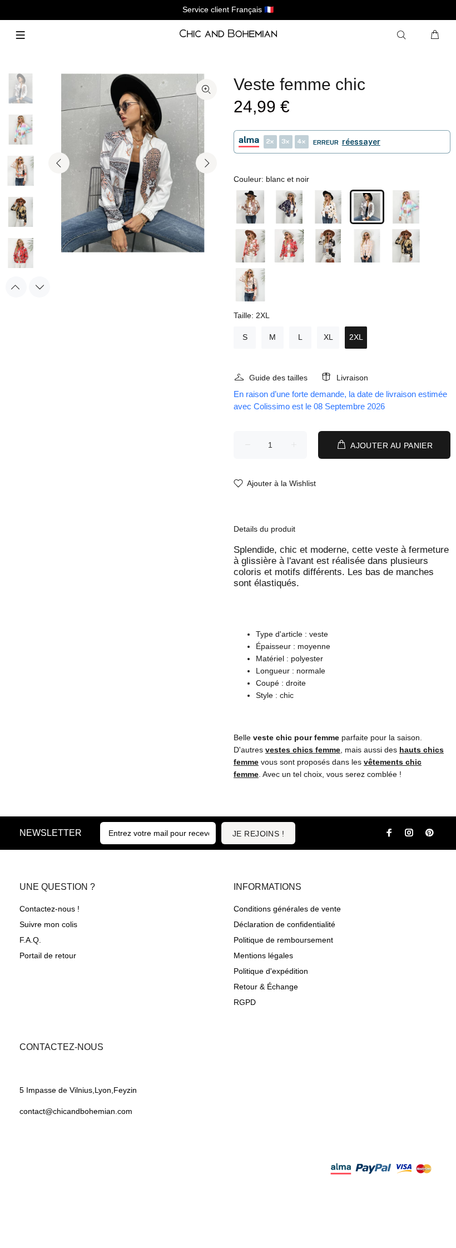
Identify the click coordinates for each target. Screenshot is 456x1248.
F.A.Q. (30, 939)
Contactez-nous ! (49, 908)
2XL (356, 337)
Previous (59, 163)
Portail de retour (47, 955)
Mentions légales (263, 955)
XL (328, 337)
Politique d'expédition (271, 971)
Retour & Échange (266, 986)
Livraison (352, 377)
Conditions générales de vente (287, 908)
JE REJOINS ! (258, 833)
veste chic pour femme (296, 737)
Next (206, 163)
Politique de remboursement (283, 939)
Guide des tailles (278, 377)
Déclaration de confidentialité (284, 924)
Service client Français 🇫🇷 (228, 9)
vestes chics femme (302, 749)
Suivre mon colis (48, 924)
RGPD (245, 1002)
